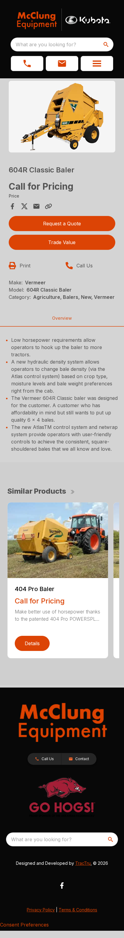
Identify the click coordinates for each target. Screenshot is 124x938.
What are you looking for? (46, 44)
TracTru (83, 863)
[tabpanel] (62, 117)
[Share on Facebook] (12, 206)
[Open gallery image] (62, 116)
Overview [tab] (62, 318)
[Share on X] (24, 206)
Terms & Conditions (78, 909)
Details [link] (32, 643)
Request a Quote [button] (62, 224)
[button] (27, 63)
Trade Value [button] (62, 242)
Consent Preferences (24, 925)
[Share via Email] (36, 206)
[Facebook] (62, 885)
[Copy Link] (48, 206)
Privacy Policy (41, 909)
